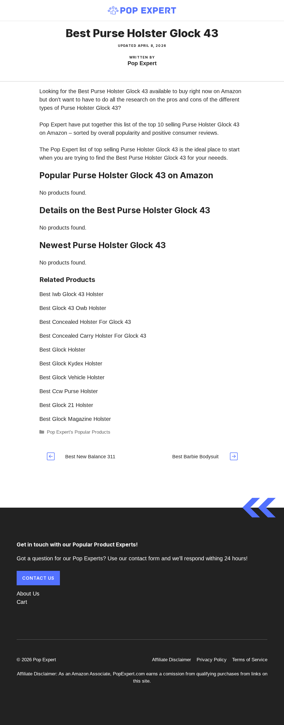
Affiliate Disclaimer (171, 659)
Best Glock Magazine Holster (75, 419)
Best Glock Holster (62, 350)
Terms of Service (249, 659)
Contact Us (38, 578)
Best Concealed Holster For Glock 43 (85, 322)
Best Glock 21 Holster (66, 405)
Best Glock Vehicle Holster (72, 377)
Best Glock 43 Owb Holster (72, 308)
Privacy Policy (212, 659)
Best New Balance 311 (90, 456)
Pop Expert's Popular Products (78, 432)
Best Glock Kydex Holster (70, 363)
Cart (22, 602)
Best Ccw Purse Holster (68, 391)
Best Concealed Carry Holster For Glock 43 (92, 336)
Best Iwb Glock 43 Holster (71, 294)
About (24, 594)
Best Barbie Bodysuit (195, 456)
